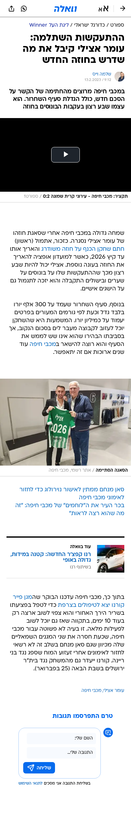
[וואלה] (65, 8)
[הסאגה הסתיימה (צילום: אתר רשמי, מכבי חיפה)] (65, 427)
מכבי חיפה (43, 345)
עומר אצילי (113, 691)
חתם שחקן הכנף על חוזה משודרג (82, 249)
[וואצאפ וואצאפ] (24, 8)
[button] (103, 8)
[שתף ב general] (11, 8)
